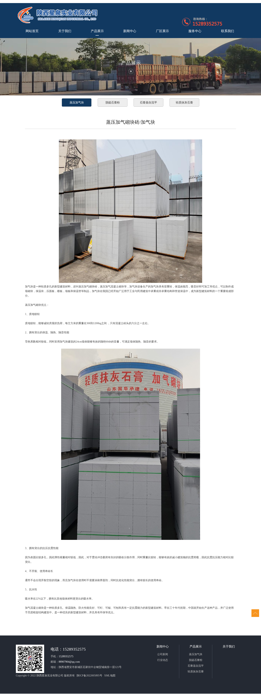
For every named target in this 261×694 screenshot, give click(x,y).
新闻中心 (129, 31)
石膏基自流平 (148, 102)
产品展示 (97, 31)
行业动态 (162, 660)
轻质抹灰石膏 (184, 102)
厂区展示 (162, 31)
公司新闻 (162, 654)
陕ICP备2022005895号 (89, 675)
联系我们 (227, 31)
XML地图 (109, 675)
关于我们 (64, 31)
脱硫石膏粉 (112, 102)
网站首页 (32, 31)
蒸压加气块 (77, 102)
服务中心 (194, 31)
